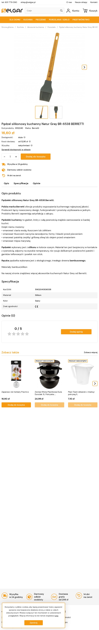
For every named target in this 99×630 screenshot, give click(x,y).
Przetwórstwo (81, 19)
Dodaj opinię (76, 331)
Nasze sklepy (81, 2)
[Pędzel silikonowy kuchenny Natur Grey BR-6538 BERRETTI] (49, 67)
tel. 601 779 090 (9, 2)
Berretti (35, 128)
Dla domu (15, 19)
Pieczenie (41, 19)
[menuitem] (41, 112)
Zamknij (33, 622)
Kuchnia (28, 19)
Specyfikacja (21, 183)
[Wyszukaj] (61, 10)
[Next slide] (84, 67)
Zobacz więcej (90, 352)
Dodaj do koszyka (35, 156)
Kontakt (93, 2)
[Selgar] (12, 11)
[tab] (6, 183)
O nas (69, 2)
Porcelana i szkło (59, 19)
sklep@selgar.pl (28, 2)
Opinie (36, 183)
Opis (6, 183)
